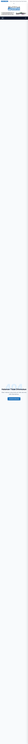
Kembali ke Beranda (14, 398)
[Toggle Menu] (25, 18)
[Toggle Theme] (14, 3)
